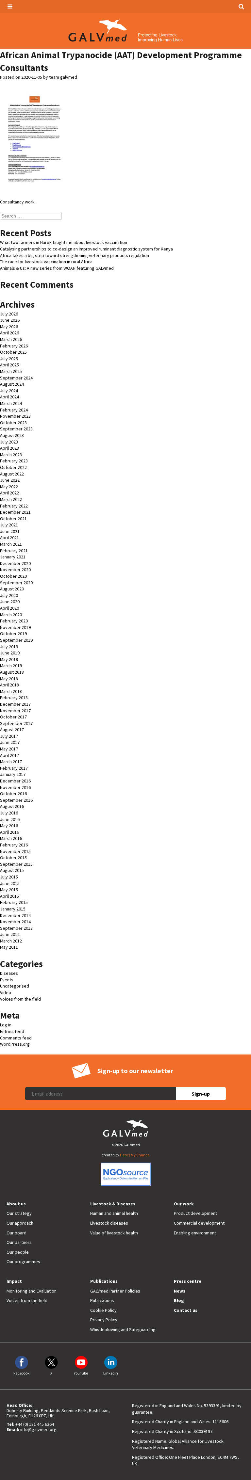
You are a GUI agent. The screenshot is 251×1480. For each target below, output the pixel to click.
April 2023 (9, 448)
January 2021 (12, 557)
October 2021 (13, 519)
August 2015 (12, 870)
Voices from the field (20, 999)
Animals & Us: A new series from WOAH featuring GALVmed (57, 268)
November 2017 (15, 711)
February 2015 (14, 902)
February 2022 (14, 506)
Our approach (20, 1223)
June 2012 (10, 934)
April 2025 (9, 365)
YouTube (81, 1373)
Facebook (21, 1373)
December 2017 (15, 704)
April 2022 (9, 493)
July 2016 (9, 813)
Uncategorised (14, 986)
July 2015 (9, 877)
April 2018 (9, 685)
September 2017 (16, 723)
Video (5, 992)
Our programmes (23, 1261)
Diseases (9, 973)
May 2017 (9, 749)
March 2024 (11, 403)
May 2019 (9, 659)
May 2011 (9, 947)
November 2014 (15, 922)
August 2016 (12, 806)
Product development (195, 1213)
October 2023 (13, 423)
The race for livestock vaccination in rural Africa (46, 262)
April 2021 (9, 537)
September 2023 (16, 429)
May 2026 (9, 327)
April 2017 (9, 755)
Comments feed (16, 1038)
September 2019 (16, 640)
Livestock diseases (109, 1223)
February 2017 (14, 768)
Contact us (185, 1310)
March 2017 (11, 761)
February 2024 (14, 410)
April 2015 (9, 896)
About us (16, 1203)
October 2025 (13, 352)
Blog (179, 1300)
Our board (16, 1232)
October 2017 (13, 717)
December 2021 (15, 512)
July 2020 (9, 595)
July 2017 (9, 736)
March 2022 (11, 499)
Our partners (19, 1242)
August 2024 (12, 384)
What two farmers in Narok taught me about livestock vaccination (63, 242)
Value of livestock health (114, 1232)
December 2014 (15, 915)
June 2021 (10, 531)
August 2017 (12, 729)
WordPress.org (15, 1044)
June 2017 (10, 742)
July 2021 (9, 525)
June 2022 (10, 480)
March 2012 (11, 941)
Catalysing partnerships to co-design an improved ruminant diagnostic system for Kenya (86, 249)
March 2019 (11, 665)
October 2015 (13, 858)
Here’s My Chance (134, 1154)
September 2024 (16, 378)
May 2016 (9, 825)
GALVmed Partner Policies (115, 1291)
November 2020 (15, 569)
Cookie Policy (103, 1310)
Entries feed (12, 1031)
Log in (5, 1025)
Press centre (187, 1281)
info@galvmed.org (38, 1429)
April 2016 (9, 832)
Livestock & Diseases (112, 1203)
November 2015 (15, 851)
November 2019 (15, 627)
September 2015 (16, 864)
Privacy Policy (103, 1319)
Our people (18, 1252)
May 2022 (9, 487)
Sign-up (201, 1093)
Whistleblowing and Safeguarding (123, 1329)
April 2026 (9, 333)
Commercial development (199, 1223)
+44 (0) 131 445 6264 (34, 1424)
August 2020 (12, 589)
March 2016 (11, 838)
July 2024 (9, 391)
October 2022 (13, 467)
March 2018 (11, 691)
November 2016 (15, 787)
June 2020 (10, 601)
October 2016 (13, 793)
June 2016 (10, 819)
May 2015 (9, 890)
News (179, 1291)
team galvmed (63, 77)
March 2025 (11, 371)
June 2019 (10, 653)
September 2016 (16, 800)
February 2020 (14, 621)
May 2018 (9, 679)
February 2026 (14, 346)
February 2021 (14, 551)
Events (6, 980)
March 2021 (11, 544)
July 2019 (9, 647)
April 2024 (9, 397)
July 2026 (9, 314)
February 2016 (14, 845)
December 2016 (15, 781)
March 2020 (11, 615)
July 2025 (9, 359)
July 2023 (9, 442)
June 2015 (10, 883)
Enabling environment (195, 1232)
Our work (184, 1203)
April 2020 (9, 608)
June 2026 (10, 320)
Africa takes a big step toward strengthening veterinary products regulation (74, 255)
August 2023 (12, 435)
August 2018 (12, 672)
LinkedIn (110, 1373)
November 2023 (15, 416)
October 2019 (13, 633)
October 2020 (13, 576)
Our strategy (19, 1213)
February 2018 (14, 697)
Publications (104, 1281)
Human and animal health (114, 1213)
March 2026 (11, 339)
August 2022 (12, 474)
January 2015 (12, 909)
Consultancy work (17, 202)
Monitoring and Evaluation (32, 1291)
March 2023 (11, 455)
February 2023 (14, 461)
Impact (14, 1281)
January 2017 (12, 774)
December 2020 (15, 563)
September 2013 (16, 928)
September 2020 (16, 583)
